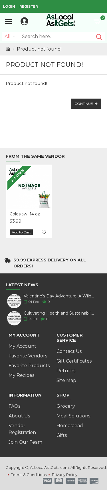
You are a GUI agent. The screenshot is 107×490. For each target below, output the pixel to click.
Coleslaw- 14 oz (25, 214)
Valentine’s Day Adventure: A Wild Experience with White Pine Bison (59, 296)
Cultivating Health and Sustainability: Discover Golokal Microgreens (59, 313)
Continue (83, 103)
